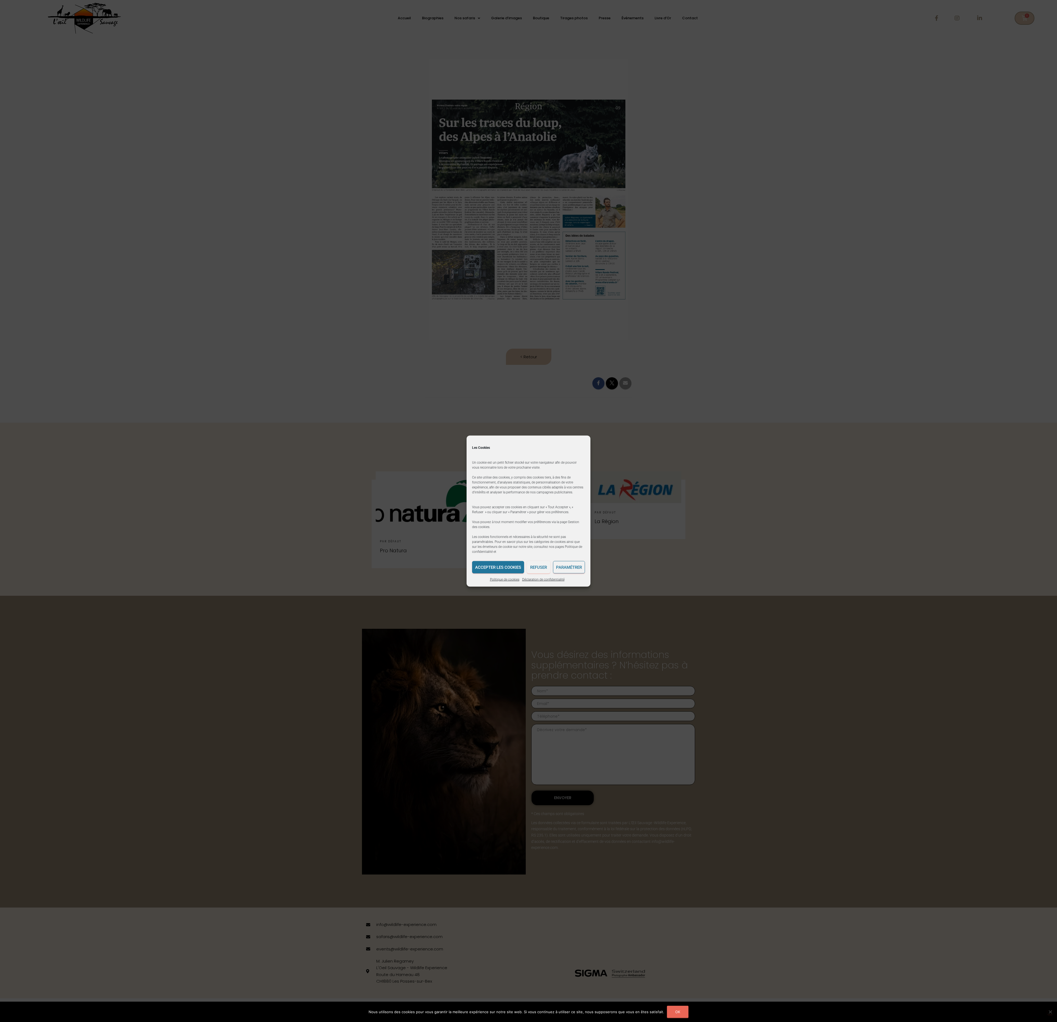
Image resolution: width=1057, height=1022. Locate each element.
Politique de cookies (504, 579)
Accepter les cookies (498, 567)
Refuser (538, 567)
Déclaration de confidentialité (543, 579)
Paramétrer (569, 567)
